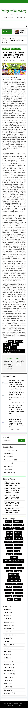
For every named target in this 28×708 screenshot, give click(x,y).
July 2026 (6, 612)
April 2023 (6, 686)
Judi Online (6, 48)
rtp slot (17, 551)
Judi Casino (19, 341)
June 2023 (7, 680)
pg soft (10, 551)
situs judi (9, 554)
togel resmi (19, 593)
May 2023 (6, 683)
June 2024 (7, 651)
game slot (9, 535)
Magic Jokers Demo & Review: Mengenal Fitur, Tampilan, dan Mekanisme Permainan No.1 (13, 510)
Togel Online (7, 469)
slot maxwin (9, 583)
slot (6, 568)
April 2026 (6, 619)
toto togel (17, 599)
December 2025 (8, 625)
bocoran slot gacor (18, 524)
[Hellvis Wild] (17, 32)
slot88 (13, 568)
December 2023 (8, 670)
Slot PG (8, 586)
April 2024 (6, 657)
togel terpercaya (18, 596)
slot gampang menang (14, 580)
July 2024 (6, 648)
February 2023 (8, 693)
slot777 (20, 568)
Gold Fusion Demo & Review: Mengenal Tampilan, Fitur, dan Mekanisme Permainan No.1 (16, 423)
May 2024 (6, 654)
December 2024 (8, 644)
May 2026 (6, 615)
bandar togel (7, 524)
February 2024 (8, 664)
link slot (9, 548)
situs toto (18, 565)
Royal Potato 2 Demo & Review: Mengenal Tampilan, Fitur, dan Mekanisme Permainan (13, 483)
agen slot (8, 521)
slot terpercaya (18, 590)
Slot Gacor (7, 463)
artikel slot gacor (18, 521)
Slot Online (7, 466)
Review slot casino (9, 459)
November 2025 (8, 628)
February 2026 (8, 622)
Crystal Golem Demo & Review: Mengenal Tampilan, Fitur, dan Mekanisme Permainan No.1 (16, 396)
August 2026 (7, 609)
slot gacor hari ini (14, 574)
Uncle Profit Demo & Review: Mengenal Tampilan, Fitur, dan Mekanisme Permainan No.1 (16, 409)
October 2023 (7, 677)
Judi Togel (14, 347)
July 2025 (6, 641)
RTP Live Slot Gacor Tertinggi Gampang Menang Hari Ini (12, 351)
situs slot (14, 557)
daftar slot (10, 532)
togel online (9, 593)
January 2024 (7, 667)
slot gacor (18, 571)
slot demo (9, 571)
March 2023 (7, 690)
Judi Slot (6, 347)
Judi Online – (6, 77)
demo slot (18, 532)
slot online (18, 583)
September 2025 (8, 635)
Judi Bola (11, 341)
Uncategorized (16, 48)
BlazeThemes (17, 705)
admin (5, 60)
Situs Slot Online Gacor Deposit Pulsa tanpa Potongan (14, 561)
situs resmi (18, 554)
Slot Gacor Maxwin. (14, 577)
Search (21, 440)
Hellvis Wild (22, 31)
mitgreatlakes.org (14, 11)
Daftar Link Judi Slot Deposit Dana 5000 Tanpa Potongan (13, 528)
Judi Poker (15, 344)
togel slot (8, 596)
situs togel (10, 565)
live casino (17, 548)
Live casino (7, 456)
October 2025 (7, 632)
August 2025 (7, 638)
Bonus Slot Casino (9, 450)
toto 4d (10, 599)
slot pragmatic (17, 586)
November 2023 (8, 674)
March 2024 (7, 661)
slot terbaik (8, 590)
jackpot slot (18, 535)
